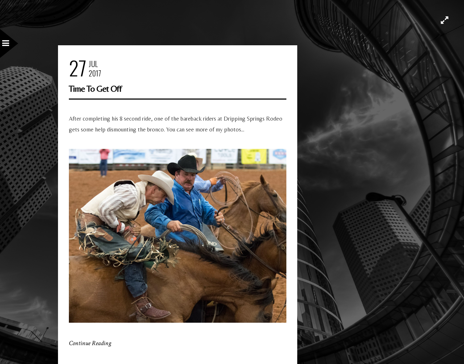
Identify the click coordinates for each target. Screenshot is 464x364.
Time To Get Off (95, 88)
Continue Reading (90, 343)
